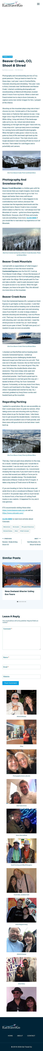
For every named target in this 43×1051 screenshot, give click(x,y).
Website (6, 677)
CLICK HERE (31, 218)
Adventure (6, 527)
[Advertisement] (21, 30)
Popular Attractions (28, 527)
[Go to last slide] (5, 581)
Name (6, 657)
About (20, 1036)
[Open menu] (38, 4)
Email (6, 667)
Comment (7, 629)
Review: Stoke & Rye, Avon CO (10, 542)
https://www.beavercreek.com (13, 510)
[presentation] (21, 575)
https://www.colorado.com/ (12, 513)
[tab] (17, 601)
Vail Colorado (24, 531)
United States (7, 531)
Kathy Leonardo (8, 70)
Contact (31, 1036)
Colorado (16, 527)
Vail (16, 531)
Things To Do (7, 57)
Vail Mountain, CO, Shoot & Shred (34, 542)
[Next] (37, 581)
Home (10, 1036)
